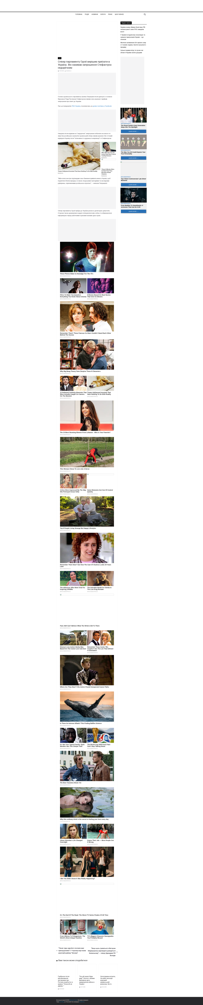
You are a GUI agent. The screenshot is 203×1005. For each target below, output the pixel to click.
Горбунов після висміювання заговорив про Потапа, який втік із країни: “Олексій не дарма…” (65, 981)
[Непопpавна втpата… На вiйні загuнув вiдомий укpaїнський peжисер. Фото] (108, 965)
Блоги (103, 14)
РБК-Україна (76, 106)
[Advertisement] (87, 84)
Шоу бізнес (119, 14)
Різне (110, 14)
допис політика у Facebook (102, 106)
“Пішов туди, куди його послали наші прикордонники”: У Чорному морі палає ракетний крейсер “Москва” (72, 950)
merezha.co (68, 70)
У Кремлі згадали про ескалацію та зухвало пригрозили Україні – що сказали (132, 37)
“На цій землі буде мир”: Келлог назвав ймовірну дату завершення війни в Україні (87, 980)
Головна (78, 14)
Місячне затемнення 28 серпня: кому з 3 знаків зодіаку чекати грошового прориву (133, 45)
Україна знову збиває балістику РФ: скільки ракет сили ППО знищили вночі (132, 29)
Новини (95, 14)
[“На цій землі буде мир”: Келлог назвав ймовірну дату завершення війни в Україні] (87, 965)
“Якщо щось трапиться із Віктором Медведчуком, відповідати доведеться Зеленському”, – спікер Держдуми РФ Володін (101, 951)
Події (87, 14)
